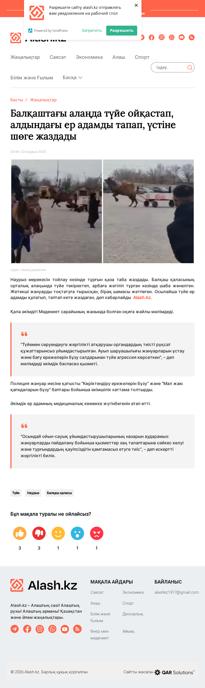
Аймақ (128, 631)
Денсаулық (133, 613)
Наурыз (33, 493)
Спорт (142, 57)
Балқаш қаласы (59, 493)
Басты (16, 99)
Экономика (89, 57)
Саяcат (58, 57)
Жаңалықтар (25, 57)
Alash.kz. (142, 297)
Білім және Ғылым (31, 77)
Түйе (15, 493)
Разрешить (121, 30)
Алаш (118, 57)
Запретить (92, 30)
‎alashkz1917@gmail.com (177, 592)
